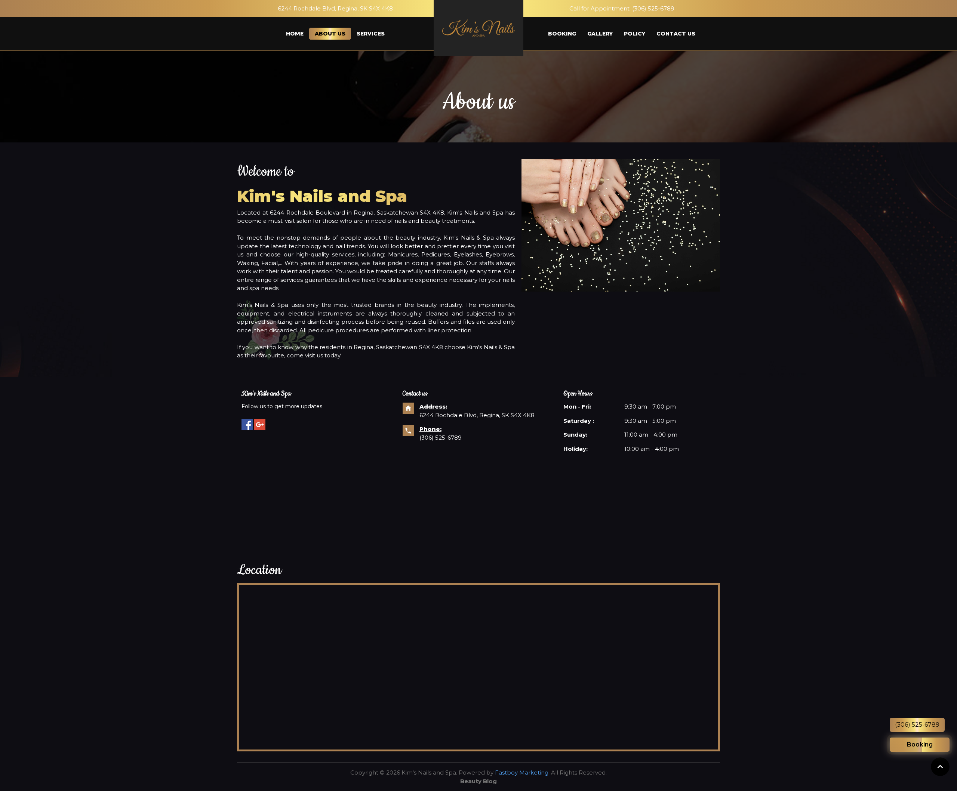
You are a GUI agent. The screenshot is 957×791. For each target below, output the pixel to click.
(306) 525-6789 (653, 8)
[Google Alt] (259, 424)
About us (330, 33)
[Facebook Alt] (247, 424)
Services (371, 33)
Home (295, 33)
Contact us (675, 33)
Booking (562, 33)
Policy (634, 33)
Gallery (600, 33)
